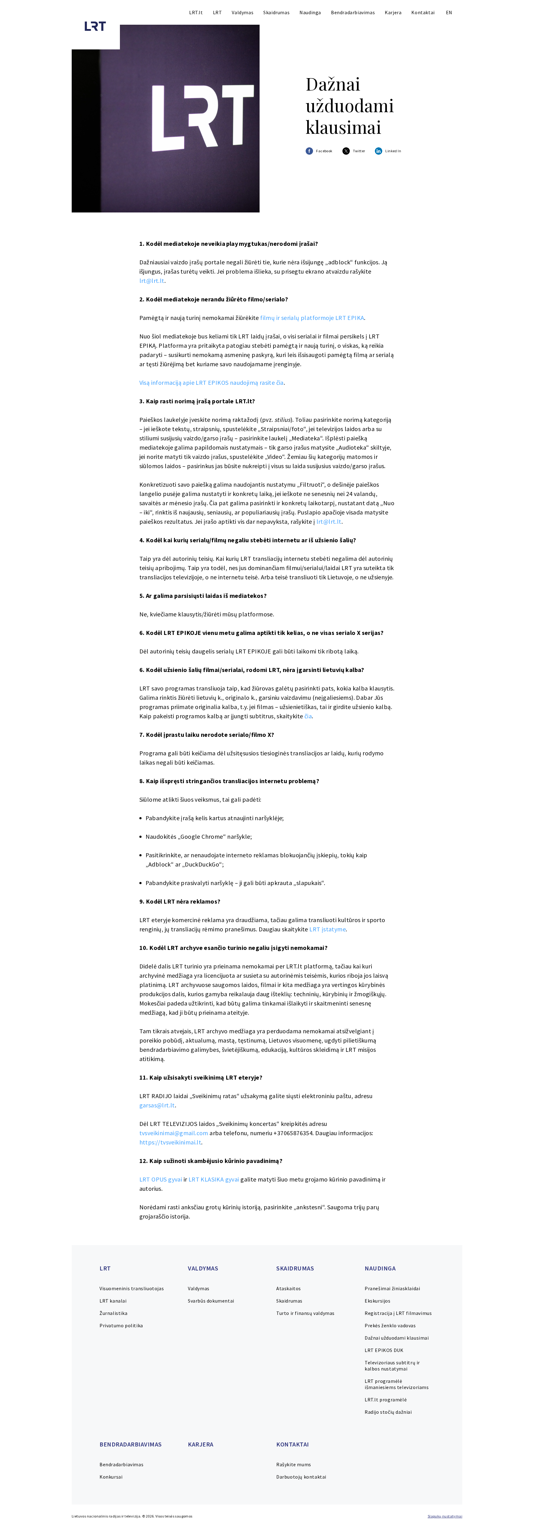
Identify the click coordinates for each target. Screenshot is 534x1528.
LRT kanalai (113, 1301)
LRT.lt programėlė (386, 1399)
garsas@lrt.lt (157, 1105)
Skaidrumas (276, 12)
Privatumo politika (121, 1325)
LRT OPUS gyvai (160, 1179)
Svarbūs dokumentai (211, 1301)
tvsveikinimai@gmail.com (173, 1133)
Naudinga (310, 12)
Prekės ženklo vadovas (390, 1325)
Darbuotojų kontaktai (301, 1477)
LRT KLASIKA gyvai (214, 1179)
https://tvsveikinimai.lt (170, 1142)
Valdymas (242, 12)
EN (449, 12)
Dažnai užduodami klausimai (397, 1338)
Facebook (324, 151)
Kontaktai (422, 12)
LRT (217, 12)
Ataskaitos (288, 1288)
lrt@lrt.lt (151, 280)
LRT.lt (196, 12)
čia (308, 716)
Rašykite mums (293, 1464)
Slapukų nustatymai (445, 1516)
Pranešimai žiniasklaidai (392, 1288)
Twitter (359, 151)
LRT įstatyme (327, 929)
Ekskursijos (378, 1301)
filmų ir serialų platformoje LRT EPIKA (312, 317)
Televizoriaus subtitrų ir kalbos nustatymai (392, 1365)
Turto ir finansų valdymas (305, 1313)
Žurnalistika (113, 1313)
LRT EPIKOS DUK (384, 1350)
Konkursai (111, 1477)
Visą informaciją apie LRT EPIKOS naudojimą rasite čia (211, 382)
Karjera (393, 12)
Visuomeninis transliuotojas (132, 1288)
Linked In (393, 151)
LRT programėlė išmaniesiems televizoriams (397, 1384)
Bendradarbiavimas (353, 12)
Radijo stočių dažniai (388, 1412)
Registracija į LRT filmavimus (398, 1313)
